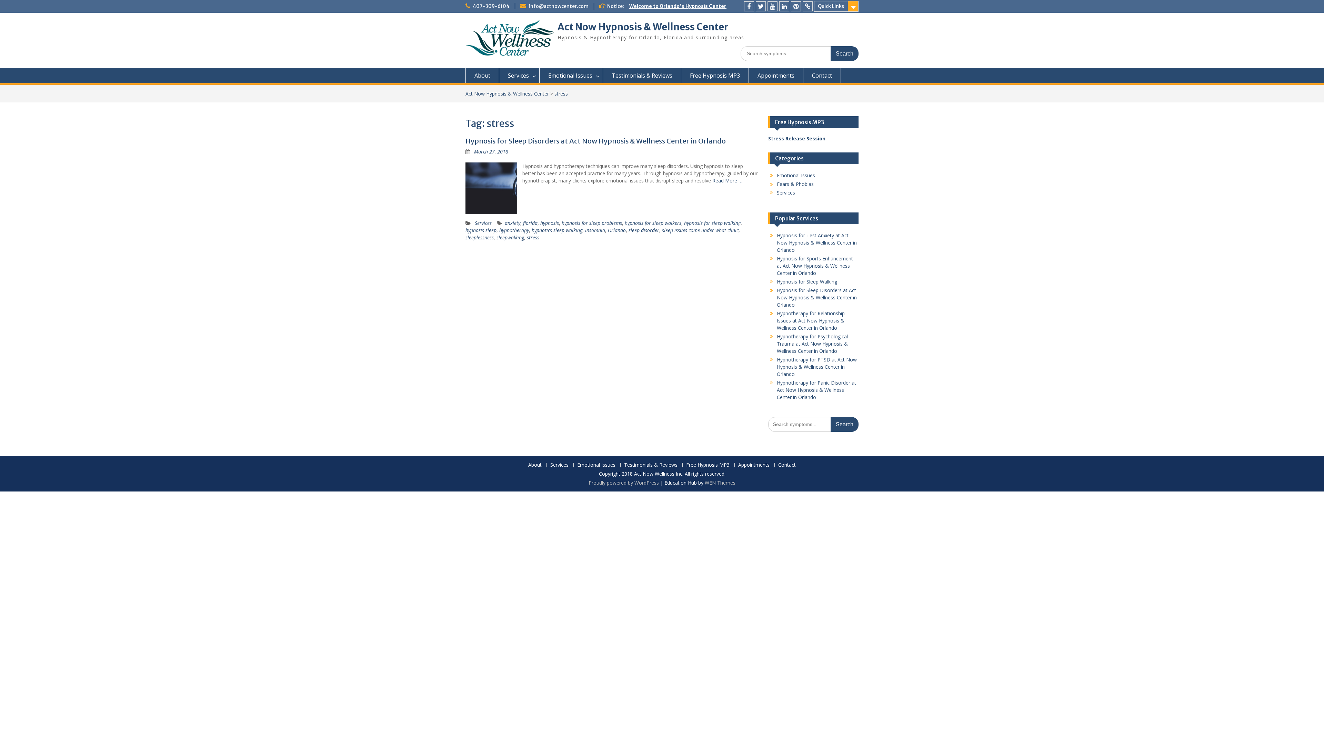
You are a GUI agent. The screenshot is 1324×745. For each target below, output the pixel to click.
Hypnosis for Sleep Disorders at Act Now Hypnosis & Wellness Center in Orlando (595, 141)
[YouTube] (773, 6)
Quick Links (831, 6)
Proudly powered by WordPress (624, 482)
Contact (822, 75)
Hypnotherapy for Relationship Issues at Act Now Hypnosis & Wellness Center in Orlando (811, 320)
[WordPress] (808, 6)
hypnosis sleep (480, 230)
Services (518, 75)
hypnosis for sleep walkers (653, 223)
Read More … (727, 180)
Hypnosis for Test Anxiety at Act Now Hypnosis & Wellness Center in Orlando (817, 242)
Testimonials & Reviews (642, 75)
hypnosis (549, 223)
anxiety (512, 223)
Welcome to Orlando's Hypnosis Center (677, 6)
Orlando (617, 230)
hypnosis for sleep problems (592, 223)
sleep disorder (644, 230)
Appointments (776, 75)
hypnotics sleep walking (557, 230)
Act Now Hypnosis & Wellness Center (643, 27)
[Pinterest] (796, 6)
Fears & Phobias (795, 184)
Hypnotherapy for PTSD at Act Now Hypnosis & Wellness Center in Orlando (817, 366)
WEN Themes (720, 482)
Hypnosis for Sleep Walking (807, 281)
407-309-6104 (491, 6)
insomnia (595, 230)
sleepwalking (510, 237)
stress (533, 237)
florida (530, 223)
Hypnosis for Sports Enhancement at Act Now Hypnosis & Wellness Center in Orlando (815, 265)
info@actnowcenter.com (559, 6)
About (482, 75)
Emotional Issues (570, 75)
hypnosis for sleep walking (712, 223)
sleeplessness (479, 237)
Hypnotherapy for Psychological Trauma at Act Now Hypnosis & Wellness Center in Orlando (812, 343)
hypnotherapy (514, 230)
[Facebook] (749, 6)
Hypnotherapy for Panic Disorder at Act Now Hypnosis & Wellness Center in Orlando (816, 389)
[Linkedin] (784, 6)
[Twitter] (761, 6)
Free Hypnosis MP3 (715, 75)
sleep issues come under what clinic (700, 230)
